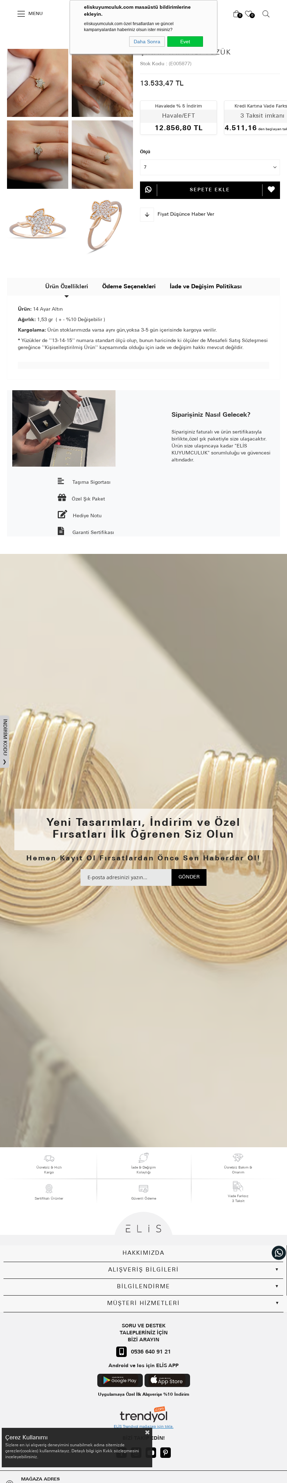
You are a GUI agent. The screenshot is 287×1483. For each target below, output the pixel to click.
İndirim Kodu (4, 742)
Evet (185, 41)
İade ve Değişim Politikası (206, 287)
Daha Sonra (147, 41)
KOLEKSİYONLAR (25, 41)
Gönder (189, 877)
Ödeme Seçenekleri (129, 287)
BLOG (63, 41)
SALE (8, 13)
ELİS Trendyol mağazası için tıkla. (144, 1427)
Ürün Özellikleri (66, 287)
